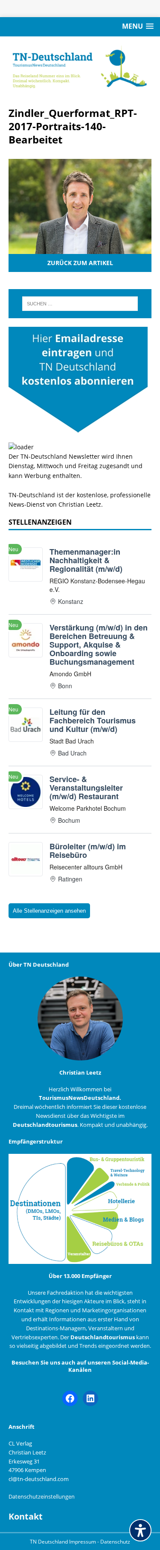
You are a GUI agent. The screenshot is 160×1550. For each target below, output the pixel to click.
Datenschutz (115, 1541)
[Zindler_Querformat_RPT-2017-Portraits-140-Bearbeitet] (80, 249)
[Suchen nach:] (80, 303)
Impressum (83, 1541)
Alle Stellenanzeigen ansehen (49, 911)
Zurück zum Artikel (80, 263)
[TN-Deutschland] (80, 67)
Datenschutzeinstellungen (42, 1496)
